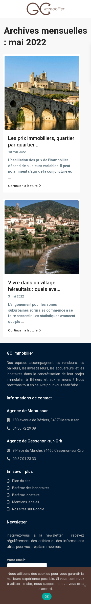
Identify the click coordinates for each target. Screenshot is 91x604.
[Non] (84, 585)
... (9, 177)
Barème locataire (26, 495)
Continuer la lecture (23, 186)
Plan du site (21, 481)
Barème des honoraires (31, 488)
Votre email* (16, 560)
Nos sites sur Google (28, 509)
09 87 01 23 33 (24, 459)
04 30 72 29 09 (24, 428)
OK (46, 596)
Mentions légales (25, 502)
